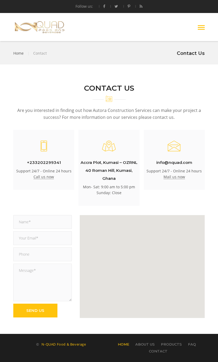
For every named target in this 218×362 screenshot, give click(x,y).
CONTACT (158, 351)
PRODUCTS (171, 344)
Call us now (43, 176)
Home (18, 53)
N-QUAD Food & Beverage (63, 344)
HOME (123, 344)
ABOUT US (145, 344)
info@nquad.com (174, 162)
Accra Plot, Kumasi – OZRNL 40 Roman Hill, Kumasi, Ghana (109, 170)
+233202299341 (44, 162)
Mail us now (174, 176)
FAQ (192, 344)
